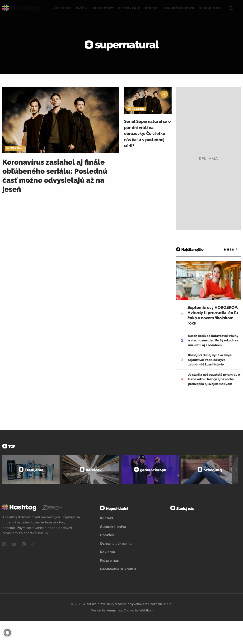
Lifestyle (62, 8)
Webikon (146, 610)
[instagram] (24, 544)
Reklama (107, 552)
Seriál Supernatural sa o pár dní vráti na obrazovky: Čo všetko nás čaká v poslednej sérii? (147, 133)
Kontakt (106, 518)
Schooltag (209, 8)
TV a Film (16, 148)
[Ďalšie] (236, 469)
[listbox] (224, 249)
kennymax (114, 610)
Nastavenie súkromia (118, 569)
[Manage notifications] (7, 632)
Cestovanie (129, 8)
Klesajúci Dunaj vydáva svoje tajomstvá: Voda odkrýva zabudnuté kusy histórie (210, 359)
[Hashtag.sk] (21, 8)
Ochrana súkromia (116, 543)
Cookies (107, 535)
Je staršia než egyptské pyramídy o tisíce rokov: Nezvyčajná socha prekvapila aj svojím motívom (214, 379)
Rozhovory (102, 8)
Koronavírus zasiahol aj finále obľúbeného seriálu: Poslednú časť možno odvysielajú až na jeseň (54, 175)
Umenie (152, 8)
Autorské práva (113, 526)
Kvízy (81, 8)
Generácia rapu (179, 8)
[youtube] (14, 544)
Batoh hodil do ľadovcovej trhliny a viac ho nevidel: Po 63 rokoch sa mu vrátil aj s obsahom (213, 340)
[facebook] (4, 544)
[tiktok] (33, 544)
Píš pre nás (109, 560)
